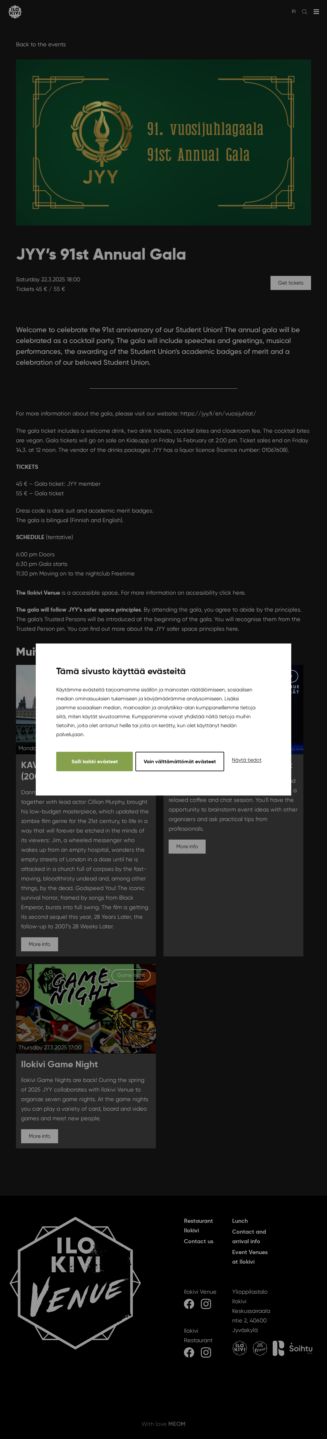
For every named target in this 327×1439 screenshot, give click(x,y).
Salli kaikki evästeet (95, 761)
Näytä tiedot (247, 760)
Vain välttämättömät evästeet (180, 761)
